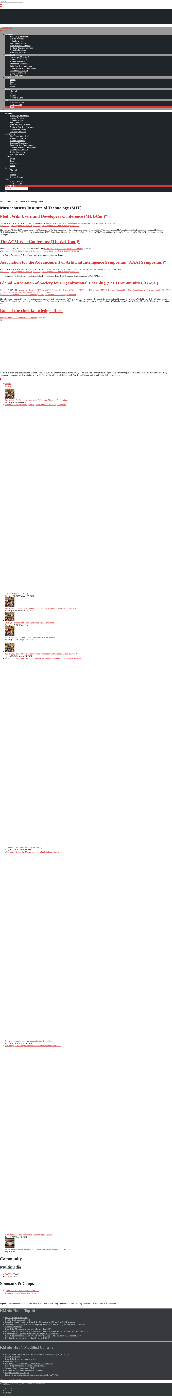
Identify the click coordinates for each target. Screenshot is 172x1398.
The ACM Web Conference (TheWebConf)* (40, 241)
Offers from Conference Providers (140, 290)
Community (15, 93)
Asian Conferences (17, 61)
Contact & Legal (16, 98)
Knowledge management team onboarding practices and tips (29, 1041)
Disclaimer (18, 1379)
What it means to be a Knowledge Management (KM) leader (29, 1235)
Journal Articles (6, 317)
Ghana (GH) (57, 290)
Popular (8, 384)
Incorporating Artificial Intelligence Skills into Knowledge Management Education (38, 1249)
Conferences (10, 55)
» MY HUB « (10, 107)
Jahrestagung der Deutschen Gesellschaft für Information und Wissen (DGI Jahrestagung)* (41, 654)
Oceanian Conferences (19, 70)
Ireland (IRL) (49, 248)
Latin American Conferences (21, 66)
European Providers (18, 43)
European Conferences (19, 64)
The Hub (13, 91)
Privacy (11, 1379)
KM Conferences (70, 223)
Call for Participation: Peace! (16, 594)
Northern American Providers (21, 48)
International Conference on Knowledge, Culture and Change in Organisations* (36, 400)
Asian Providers (16, 41)
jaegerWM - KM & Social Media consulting (22, 1291)
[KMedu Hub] (6, 28)
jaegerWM (6, 1384)
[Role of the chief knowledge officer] (34, 368)
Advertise (9, 1390)
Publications (18, 317)
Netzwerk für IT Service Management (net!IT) (23, 847)
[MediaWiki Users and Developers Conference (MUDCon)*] (39, 226)
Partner (13, 95)
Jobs (12, 82)
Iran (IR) (88, 290)
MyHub (8, 1392)
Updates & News (17, 102)
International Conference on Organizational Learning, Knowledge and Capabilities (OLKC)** (42, 608)
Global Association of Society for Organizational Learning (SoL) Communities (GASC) (79, 283)
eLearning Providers (18, 52)
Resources (14, 84)
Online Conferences (18, 73)
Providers (9, 34)
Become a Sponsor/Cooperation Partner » (21, 1293)
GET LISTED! (16, 105)
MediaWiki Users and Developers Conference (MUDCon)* (53, 216)
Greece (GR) (68, 290)
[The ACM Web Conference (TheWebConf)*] (39, 251)
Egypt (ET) (46, 290)
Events (12, 80)
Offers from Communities (116, 290)
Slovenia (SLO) (84, 223)
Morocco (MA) (99, 290)
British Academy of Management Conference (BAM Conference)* (31, 637)
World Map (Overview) (19, 36)
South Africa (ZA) (163, 290)
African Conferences (18, 59)
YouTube (8, 1274)
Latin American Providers (20, 46)
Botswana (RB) (34, 290)
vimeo (7, 1276)
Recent (8, 386)
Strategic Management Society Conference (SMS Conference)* (30, 623)
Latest (12, 86)
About (7, 89)
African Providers (17, 39)
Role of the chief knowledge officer (31, 310)
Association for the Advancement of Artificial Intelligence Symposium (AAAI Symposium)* (83, 262)
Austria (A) (22, 290)
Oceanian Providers (18, 50)
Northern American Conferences (23, 68)
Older (7, 379)
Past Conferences (17, 75)
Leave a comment (97, 223)
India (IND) (79, 290)
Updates (8, 1388)
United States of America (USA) (84, 269)
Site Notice (4, 1379)
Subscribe (9, 100)
